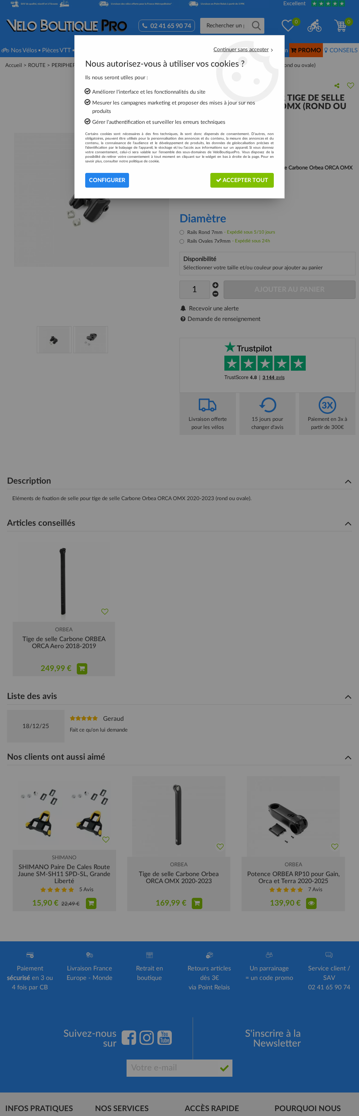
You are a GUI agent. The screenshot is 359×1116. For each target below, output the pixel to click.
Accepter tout (245, 180)
